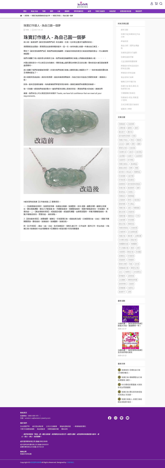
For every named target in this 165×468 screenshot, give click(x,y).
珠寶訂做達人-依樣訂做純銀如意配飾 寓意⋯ (130, 400)
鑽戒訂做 (130, 252)
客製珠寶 (122, 204)
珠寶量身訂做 (123, 268)
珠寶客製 (136, 208)
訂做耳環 (134, 228)
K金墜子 (130, 156)
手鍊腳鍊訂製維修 (128, 93)
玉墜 (129, 208)
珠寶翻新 (134, 244)
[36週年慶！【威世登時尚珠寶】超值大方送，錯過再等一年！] (130, 314)
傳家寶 (130, 236)
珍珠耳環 (122, 180)
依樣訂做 (122, 188)
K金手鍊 (130, 176)
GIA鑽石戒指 (123, 240)
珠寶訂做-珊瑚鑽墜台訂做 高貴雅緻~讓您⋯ (130, 378)
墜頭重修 (122, 276)
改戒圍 (138, 252)
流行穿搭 (130, 160)
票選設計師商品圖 (128, 72)
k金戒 (131, 152)
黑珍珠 (130, 132)
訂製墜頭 (131, 212)
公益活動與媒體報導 (129, 61)
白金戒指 (138, 152)
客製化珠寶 (123, 264)
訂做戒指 (136, 200)
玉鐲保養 (138, 236)
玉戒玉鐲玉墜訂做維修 (130, 104)
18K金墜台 (137, 272)
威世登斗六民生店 (125, 172)
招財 (133, 144)
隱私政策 (64, 429)
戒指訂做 (133, 240)
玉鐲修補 (122, 128)
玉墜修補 (131, 276)
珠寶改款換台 (123, 228)
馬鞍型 (138, 140)
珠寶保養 (122, 216)
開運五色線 (123, 168)
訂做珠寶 (131, 124)
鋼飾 (138, 144)
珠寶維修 (122, 124)
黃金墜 (131, 284)
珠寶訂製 (122, 236)
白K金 (137, 264)
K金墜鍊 (122, 252)
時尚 (132, 140)
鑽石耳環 (122, 212)
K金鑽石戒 (122, 152)
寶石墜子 (122, 132)
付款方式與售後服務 (27, 429)
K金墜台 (130, 288)
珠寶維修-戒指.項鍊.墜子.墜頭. (130, 98)
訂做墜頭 (122, 232)
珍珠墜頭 (131, 256)
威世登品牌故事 (37, 426)
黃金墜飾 (131, 188)
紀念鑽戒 (131, 180)
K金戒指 (132, 148)
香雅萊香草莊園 (125, 11)
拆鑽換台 (122, 256)
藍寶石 (130, 128)
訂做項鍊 (122, 220)
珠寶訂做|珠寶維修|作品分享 (130, 35)
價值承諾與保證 (65, 426)
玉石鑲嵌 (122, 280)
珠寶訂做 (122, 208)
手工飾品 (131, 204)
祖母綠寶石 (123, 284)
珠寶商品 (137, 172)
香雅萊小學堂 (126, 108)
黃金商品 (122, 192)
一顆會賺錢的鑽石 (79, 426)
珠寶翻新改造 (123, 244)
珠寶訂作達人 (123, 140)
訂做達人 (131, 192)
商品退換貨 (41, 429)
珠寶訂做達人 (123, 164)
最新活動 (124, 29)
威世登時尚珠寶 (124, 136)
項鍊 (136, 168)
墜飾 (130, 168)
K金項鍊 (122, 156)
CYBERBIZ (70, 462)
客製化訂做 (123, 148)
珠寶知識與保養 (127, 57)
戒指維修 (122, 260)
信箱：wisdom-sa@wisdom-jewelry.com (35, 418)
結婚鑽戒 (122, 184)
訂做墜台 (127, 272)
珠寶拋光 (122, 196)
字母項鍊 (131, 220)
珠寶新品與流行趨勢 (129, 52)
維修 (136, 128)
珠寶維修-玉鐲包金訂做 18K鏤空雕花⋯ (129, 371)
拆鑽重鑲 (122, 288)
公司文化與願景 (51, 426)
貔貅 (127, 144)
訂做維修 (131, 260)
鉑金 (130, 264)
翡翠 (132, 248)
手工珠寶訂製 (123, 248)
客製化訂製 (135, 268)
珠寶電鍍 (131, 196)
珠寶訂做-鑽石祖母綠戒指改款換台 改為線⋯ (130, 393)
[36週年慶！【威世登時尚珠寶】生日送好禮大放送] (130, 340)
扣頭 (138, 248)
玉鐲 (129, 292)
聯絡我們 (139, 11)
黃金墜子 (122, 292)
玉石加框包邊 (132, 232)
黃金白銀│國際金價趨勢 (130, 47)
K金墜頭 (122, 160)
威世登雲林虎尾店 (134, 184)
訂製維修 (122, 200)
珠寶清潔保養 (132, 280)
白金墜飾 (138, 156)
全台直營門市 (25, 426)
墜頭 (129, 200)
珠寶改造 (131, 224)
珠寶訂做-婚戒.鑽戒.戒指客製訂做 (130, 87)
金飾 (138, 188)
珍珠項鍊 (122, 176)
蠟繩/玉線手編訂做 (128, 81)
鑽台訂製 (122, 224)
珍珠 (138, 216)
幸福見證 (112, 11)
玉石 (120, 272)
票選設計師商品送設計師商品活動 (130, 67)
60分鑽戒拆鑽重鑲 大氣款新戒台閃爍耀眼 (130, 386)
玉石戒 (121, 144)
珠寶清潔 (131, 216)
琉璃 (133, 136)
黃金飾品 (134, 164)
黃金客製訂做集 (127, 77)
